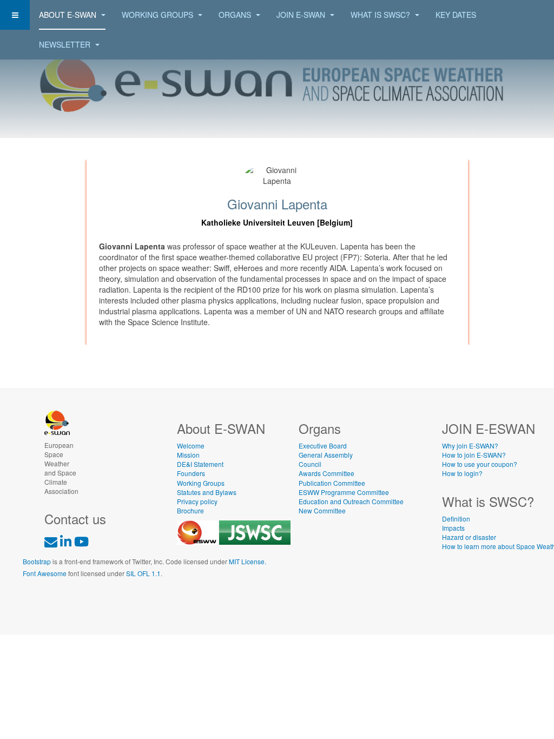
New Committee (322, 510)
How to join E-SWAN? (474, 454)
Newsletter (66, 44)
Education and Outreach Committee (351, 501)
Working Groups (158, 14)
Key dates (456, 14)
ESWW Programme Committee (344, 492)
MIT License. (247, 561)
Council (310, 464)
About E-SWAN (68, 14)
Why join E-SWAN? (470, 445)
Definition (456, 518)
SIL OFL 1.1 (143, 573)
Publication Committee (332, 482)
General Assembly (326, 454)
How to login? (462, 473)
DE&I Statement (200, 464)
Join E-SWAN (301, 14)
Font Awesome (45, 573)
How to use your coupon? (479, 464)
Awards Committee (326, 473)
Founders (191, 473)
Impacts (453, 527)
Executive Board (323, 445)
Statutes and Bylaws (206, 492)
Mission (188, 454)
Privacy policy (197, 501)
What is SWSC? (381, 14)
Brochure (190, 510)
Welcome (191, 445)
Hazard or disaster (469, 537)
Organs (236, 14)
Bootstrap (37, 561)
